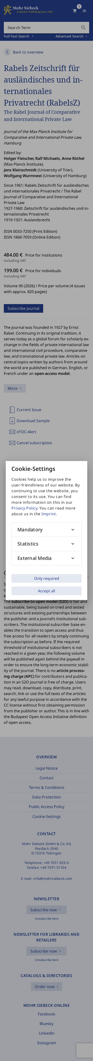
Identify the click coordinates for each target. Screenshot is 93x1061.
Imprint (48, 513)
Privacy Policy (24, 508)
